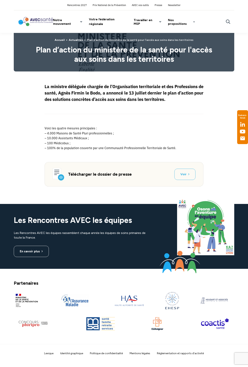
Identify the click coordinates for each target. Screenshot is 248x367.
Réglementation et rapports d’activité (180, 353)
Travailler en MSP (143, 22)
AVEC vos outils (140, 5)
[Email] (242, 138)
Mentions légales (140, 353)
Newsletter (174, 5)
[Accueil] (35, 21)
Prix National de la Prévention (109, 5)
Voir (183, 174)
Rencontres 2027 (77, 5)
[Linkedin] (242, 124)
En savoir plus (30, 251)
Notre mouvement (62, 22)
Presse (158, 5)
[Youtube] (242, 131)
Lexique (48, 353)
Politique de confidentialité (106, 353)
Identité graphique (71, 353)
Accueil (60, 40)
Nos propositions (177, 22)
